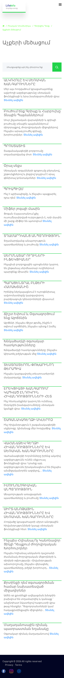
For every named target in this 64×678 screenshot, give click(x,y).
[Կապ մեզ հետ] (19, 671)
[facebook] (4, 671)
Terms (18, 665)
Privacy (9, 665)
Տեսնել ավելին (13, 100)
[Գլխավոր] (3, 26)
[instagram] (11, 671)
